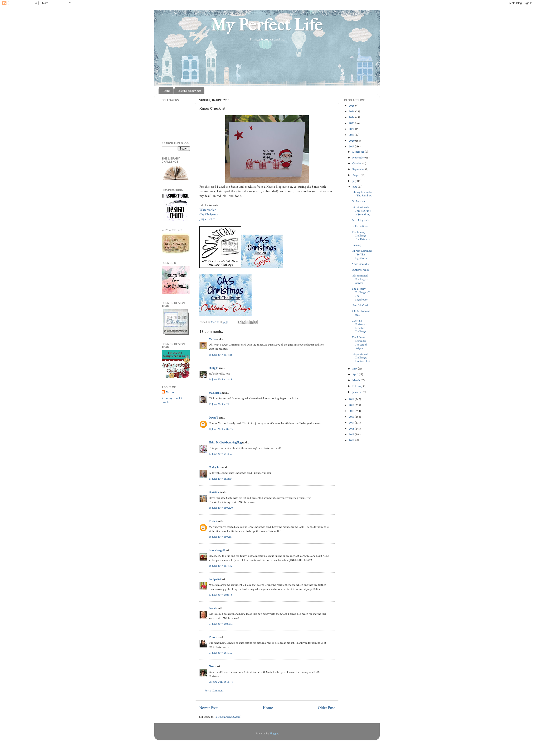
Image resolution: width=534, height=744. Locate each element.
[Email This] (240, 322)
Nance (212, 666)
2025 (352, 111)
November (358, 158)
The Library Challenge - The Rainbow (361, 235)
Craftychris (215, 467)
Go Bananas (358, 201)
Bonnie (213, 608)
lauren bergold (217, 550)
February (357, 386)
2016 (352, 411)
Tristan (213, 521)
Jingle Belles (207, 219)
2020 (352, 141)
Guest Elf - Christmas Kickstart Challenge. (359, 326)
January (356, 392)
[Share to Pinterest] (255, 322)
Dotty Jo (213, 368)
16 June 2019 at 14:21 (220, 355)
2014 (352, 423)
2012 (352, 434)
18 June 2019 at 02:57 (221, 537)
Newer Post (208, 707)
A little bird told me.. (361, 313)
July (354, 181)
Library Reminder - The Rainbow (362, 193)
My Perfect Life (267, 25)
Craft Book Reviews (189, 91)
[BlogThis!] (244, 322)
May (355, 369)
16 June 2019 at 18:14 (220, 379)
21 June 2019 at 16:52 (220, 653)
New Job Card (360, 305)
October (357, 163)
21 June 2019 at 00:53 (221, 624)
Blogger (274, 733)
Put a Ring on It (360, 220)
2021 (352, 135)
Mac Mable (215, 393)
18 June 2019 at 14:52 (220, 566)
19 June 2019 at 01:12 (220, 595)
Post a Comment (214, 690)
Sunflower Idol (360, 270)
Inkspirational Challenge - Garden (360, 279)
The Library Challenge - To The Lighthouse (361, 294)
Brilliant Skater (360, 226)
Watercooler (208, 210)
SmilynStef (215, 579)
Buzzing (356, 245)
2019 (352, 146)
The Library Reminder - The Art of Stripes (360, 342)
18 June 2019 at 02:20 (221, 508)
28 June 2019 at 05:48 (221, 682)
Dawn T (213, 418)
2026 (352, 106)
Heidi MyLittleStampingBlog (225, 442)
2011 (351, 440)
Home (166, 91)
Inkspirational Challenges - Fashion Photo (361, 357)
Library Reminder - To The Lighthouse (362, 254)
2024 (352, 117)
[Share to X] (248, 322)
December (358, 152)
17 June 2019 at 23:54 (221, 479)
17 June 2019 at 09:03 (221, 429)
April (355, 374)
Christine (214, 492)
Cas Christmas (209, 214)
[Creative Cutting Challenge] (176, 334)
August (356, 175)
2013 (352, 429)
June (355, 187)
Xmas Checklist (360, 264)
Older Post (326, 707)
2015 (352, 417)
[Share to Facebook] (251, 322)
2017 (352, 405)
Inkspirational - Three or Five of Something (361, 210)
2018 (352, 399)
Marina (170, 392)
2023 (352, 123)
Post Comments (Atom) (228, 717)
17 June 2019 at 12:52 (220, 454)
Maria (212, 339)
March (356, 380)
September (358, 169)
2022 (352, 129)
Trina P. (213, 637)
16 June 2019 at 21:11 (220, 404)
